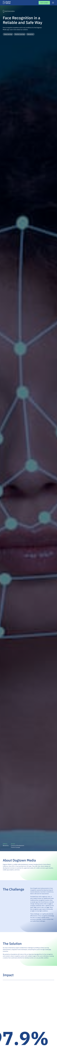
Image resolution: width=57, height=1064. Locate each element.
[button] (52, 2)
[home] (7, 2)
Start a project (44, 2)
